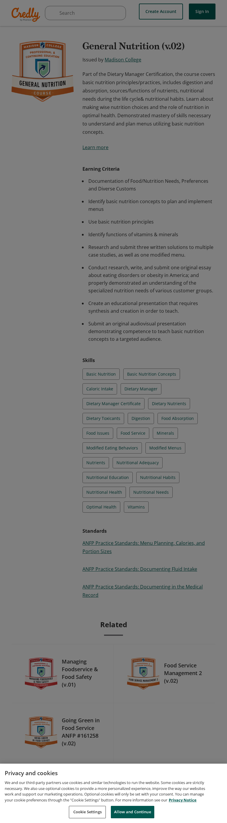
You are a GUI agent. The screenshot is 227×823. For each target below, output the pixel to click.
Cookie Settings (87, 811)
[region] (113, 793)
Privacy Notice (183, 800)
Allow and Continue (132, 811)
